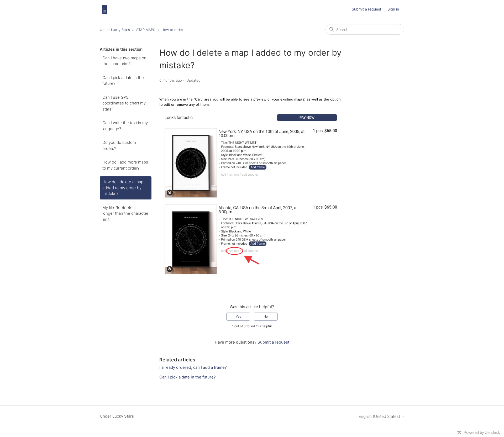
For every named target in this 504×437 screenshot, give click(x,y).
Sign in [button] (393, 9)
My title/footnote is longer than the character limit (125, 213)
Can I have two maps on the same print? (124, 60)
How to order (172, 30)
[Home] (104, 9)
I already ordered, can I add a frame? (193, 367)
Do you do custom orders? (119, 145)
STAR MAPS (145, 30)
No (266, 316)
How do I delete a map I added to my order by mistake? (123, 187)
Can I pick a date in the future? (123, 80)
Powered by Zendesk (482, 432)
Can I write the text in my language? (125, 125)
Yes (238, 316)
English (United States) (380, 416)
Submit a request (366, 9)
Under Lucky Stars (115, 30)
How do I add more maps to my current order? (125, 165)
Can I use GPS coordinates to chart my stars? (124, 103)
